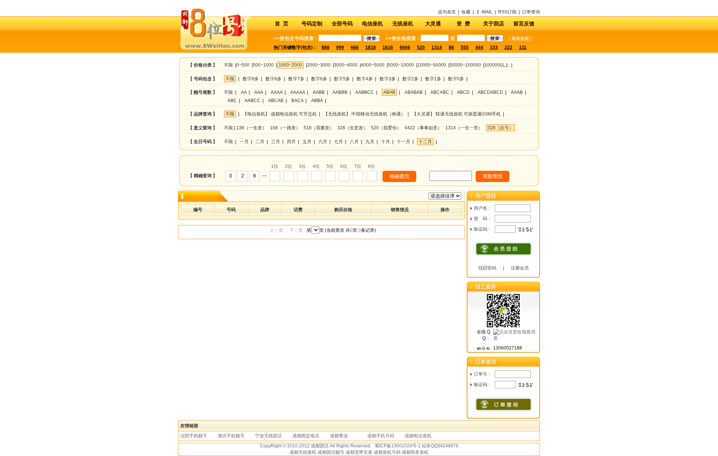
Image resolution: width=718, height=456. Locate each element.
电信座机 (372, 24)
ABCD (463, 92)
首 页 (281, 24)
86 (451, 47)
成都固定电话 (305, 435)
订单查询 (531, 12)
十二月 (425, 141)
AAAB (517, 92)
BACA (297, 100)
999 (340, 47)
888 (325, 47)
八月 (354, 141)
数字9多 (251, 78)
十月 (385, 141)
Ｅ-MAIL (484, 12)
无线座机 (402, 24)
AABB (319, 92)
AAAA (276, 92)
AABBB (339, 92)
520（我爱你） (386, 127)
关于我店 (493, 24)
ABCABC (439, 92)
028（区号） (500, 127)
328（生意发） (352, 127)
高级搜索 (520, 38)
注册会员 (520, 268)
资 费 (463, 24)
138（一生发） (251, 127)
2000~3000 (319, 65)
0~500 (242, 65)
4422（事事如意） (423, 127)
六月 (322, 141)
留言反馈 (523, 24)
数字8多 (274, 78)
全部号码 (342, 24)
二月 (259, 141)
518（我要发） (319, 127)
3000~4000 (346, 65)
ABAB (389, 92)
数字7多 (296, 78)
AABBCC (364, 92)
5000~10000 (401, 65)
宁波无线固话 (268, 435)
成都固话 (320, 446)
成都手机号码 (380, 435)
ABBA (317, 100)
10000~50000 (431, 65)
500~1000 (263, 65)
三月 (275, 141)
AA (243, 92)
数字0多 (456, 78)
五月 (307, 141)
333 (494, 47)
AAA (258, 92)
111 (523, 47)
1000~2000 (290, 65)
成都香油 (339, 435)
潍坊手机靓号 (231, 435)
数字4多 (365, 78)
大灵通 (433, 24)
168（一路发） (285, 127)
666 (355, 47)
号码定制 (311, 24)
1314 (437, 47)
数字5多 (342, 78)
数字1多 (433, 78)
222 (508, 47)
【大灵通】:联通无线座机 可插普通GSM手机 (456, 114)
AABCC (252, 100)
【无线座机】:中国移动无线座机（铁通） (364, 114)
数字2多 (410, 78)
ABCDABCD (490, 92)
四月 (291, 141)
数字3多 (388, 78)
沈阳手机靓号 (193, 435)
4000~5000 (372, 65)
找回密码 (487, 268)
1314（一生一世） (464, 127)
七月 (338, 141)
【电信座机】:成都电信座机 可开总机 (280, 114)
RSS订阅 (507, 12)
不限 (228, 65)
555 (465, 47)
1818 (370, 47)
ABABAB (414, 92)
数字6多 (319, 78)
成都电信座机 (418, 435)
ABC (232, 100)
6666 (405, 47)
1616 (388, 47)
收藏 (465, 12)
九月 (369, 141)
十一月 (403, 141)
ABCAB (275, 100)
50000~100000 (465, 65)
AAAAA (297, 92)
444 (479, 47)
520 (421, 47)
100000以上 (496, 65)
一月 (244, 141)
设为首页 (447, 12)
